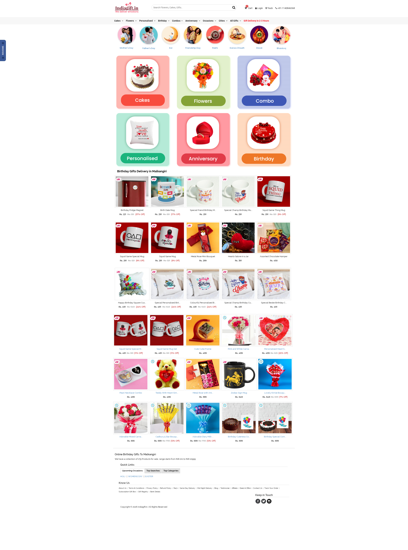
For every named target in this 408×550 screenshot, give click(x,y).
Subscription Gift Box (127, 492)
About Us (122, 488)
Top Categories (171, 470)
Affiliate (234, 488)
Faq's (176, 488)
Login (260, 8)
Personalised (146, 20)
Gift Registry (143, 492)
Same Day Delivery (187, 488)
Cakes (117, 20)
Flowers (130, 20)
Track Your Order (271, 488)
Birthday (162, 20)
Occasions (208, 20)
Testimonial (224, 488)
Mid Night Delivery (204, 488)
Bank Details (155, 492)
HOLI (122, 476)
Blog (216, 488)
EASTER (149, 476)
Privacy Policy (152, 488)
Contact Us (257, 488)
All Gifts (234, 20)
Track (270, 8)
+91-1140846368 (286, 8)
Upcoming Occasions (132, 470)
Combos (176, 20)
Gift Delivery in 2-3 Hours (256, 20)
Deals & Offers (245, 488)
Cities (222, 20)
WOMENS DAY (135, 476)
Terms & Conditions (136, 488)
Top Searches (153, 470)
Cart (249, 8)
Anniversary (191, 20)
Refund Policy (165, 488)
